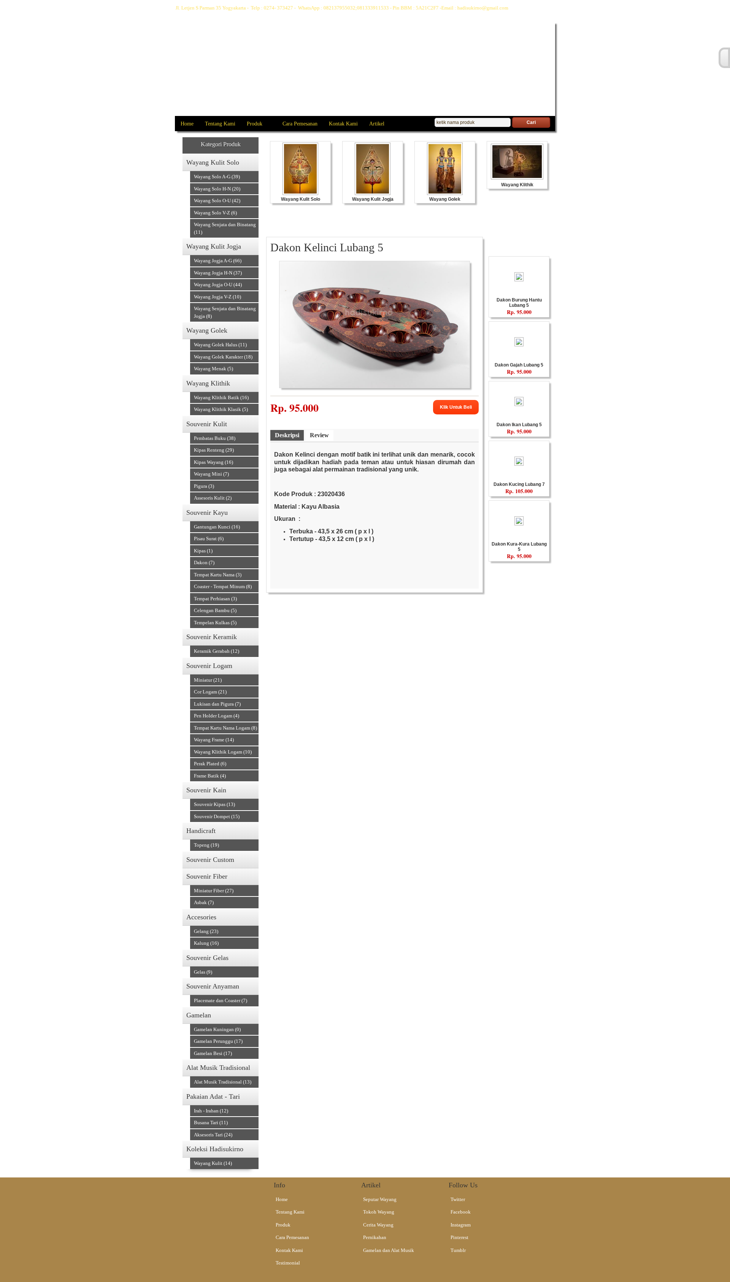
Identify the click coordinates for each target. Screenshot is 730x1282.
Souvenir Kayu (207, 512)
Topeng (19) (206, 845)
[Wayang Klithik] (517, 177)
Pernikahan (374, 1237)
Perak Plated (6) (210, 763)
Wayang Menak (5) (213, 368)
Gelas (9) (203, 972)
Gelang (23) (206, 931)
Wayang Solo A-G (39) (217, 176)
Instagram (461, 1225)
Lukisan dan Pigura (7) (217, 704)
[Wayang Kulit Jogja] (372, 193)
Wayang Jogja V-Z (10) (217, 297)
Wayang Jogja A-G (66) (217, 260)
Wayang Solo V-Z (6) (215, 213)
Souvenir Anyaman (212, 986)
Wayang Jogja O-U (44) (218, 284)
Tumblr (458, 1250)
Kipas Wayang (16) (213, 462)
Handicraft (201, 831)
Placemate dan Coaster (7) (220, 1000)
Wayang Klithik (208, 383)
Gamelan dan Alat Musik (388, 1250)
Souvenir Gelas (207, 958)
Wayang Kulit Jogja (213, 246)
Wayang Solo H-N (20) (217, 189)
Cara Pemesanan (299, 124)
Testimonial (288, 1263)
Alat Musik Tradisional (218, 1067)
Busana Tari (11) (211, 1122)
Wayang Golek (206, 330)
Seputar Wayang (380, 1199)
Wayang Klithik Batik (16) (221, 397)
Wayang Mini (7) (211, 474)
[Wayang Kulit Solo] (300, 193)
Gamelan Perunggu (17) (218, 1041)
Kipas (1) (203, 551)
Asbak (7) (204, 902)
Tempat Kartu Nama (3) (217, 575)
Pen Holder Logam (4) (216, 716)
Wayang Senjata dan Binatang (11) (225, 228)
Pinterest (459, 1237)
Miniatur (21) (208, 680)
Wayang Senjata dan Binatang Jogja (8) (225, 312)
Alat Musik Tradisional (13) (222, 1082)
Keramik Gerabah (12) (216, 651)
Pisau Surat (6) (209, 538)
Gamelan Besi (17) (213, 1053)
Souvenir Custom (210, 859)
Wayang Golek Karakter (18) (223, 357)
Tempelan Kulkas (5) (215, 622)
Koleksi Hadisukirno (214, 1149)
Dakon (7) (204, 562)
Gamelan (198, 1015)
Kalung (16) (206, 943)
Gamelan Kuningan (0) (217, 1029)
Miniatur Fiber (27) (213, 890)
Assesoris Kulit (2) (213, 498)
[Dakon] (519, 279)
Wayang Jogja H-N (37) (218, 273)
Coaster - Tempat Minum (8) (223, 586)
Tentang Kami (220, 124)
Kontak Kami (343, 124)
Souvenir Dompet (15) (217, 816)
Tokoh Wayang (378, 1212)
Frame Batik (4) (210, 776)
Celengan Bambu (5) (215, 610)
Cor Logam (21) (210, 692)
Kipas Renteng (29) (214, 450)
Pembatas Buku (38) (214, 438)
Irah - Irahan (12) (211, 1111)
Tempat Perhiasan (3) (215, 598)
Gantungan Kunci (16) (217, 527)
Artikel (376, 124)
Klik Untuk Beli (456, 407)
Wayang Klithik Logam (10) (223, 752)
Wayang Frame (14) (214, 740)
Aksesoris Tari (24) (213, 1135)
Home (187, 124)
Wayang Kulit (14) (213, 1163)
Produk (254, 124)
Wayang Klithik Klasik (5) (221, 409)
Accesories (201, 917)
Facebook (461, 1212)
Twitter (458, 1199)
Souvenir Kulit (206, 424)
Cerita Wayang (378, 1225)
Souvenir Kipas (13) (214, 804)
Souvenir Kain (206, 790)
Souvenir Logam (209, 666)
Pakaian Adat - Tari (213, 1096)
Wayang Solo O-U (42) (217, 200)
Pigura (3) (204, 486)
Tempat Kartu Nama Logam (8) (225, 728)
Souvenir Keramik (211, 637)
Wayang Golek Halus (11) (220, 344)
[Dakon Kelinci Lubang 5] (374, 386)
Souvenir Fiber (206, 876)
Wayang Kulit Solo (212, 162)
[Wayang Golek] (445, 193)
